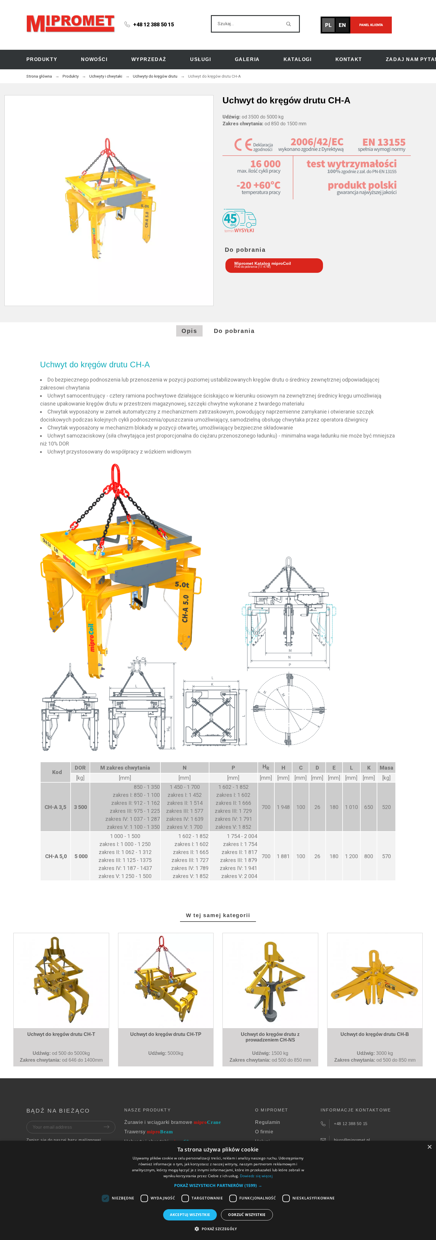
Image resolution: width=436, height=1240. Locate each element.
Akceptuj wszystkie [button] (190, 1214)
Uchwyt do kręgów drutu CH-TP (165, 1034)
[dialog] (218, 1190)
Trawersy (148, 1131)
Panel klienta (371, 25)
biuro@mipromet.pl (352, 1140)
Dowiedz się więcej (256, 1175)
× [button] (429, 1147)
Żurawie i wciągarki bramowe (172, 1122)
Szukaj (292, 24)
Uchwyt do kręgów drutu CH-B (374, 1034)
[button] (63, 1009)
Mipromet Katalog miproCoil (262, 263)
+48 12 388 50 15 (153, 24)
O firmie (264, 1131)
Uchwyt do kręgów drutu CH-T (61, 1034)
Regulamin (267, 1122)
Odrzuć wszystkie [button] (246, 1214)
